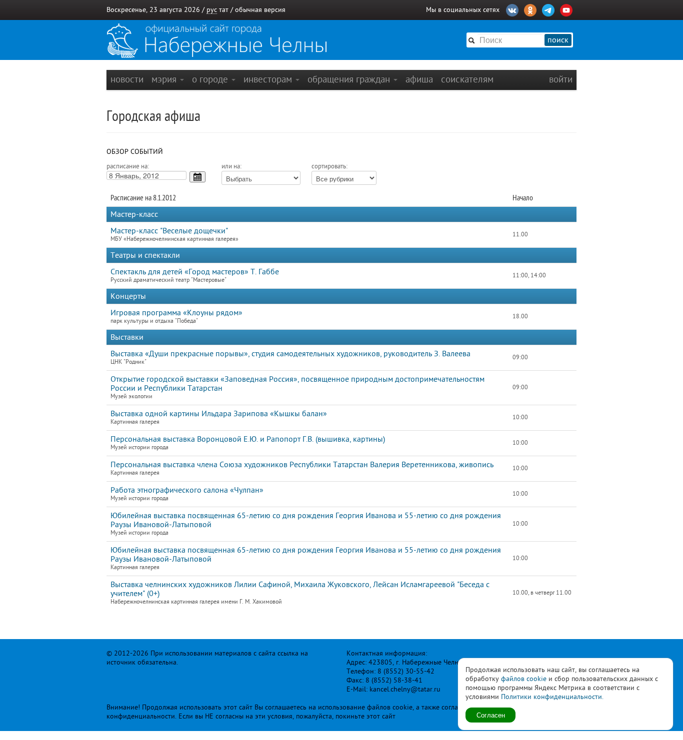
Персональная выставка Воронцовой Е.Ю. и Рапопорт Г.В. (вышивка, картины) (247, 439)
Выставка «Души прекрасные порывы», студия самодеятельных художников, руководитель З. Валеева (290, 353)
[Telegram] (548, 9)
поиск (558, 39)
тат (223, 9)
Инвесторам (269, 79)
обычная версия (260, 9)
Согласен (490, 715)
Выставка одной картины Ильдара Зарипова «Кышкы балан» (218, 413)
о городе (211, 79)
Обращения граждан (350, 79)
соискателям (467, 79)
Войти (560, 79)
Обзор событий (134, 151)
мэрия (165, 79)
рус (211, 9)
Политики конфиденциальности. (552, 697)
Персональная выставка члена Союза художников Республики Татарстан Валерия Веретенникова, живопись (302, 464)
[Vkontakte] (512, 9)
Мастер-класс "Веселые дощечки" (169, 230)
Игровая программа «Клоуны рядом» (176, 312)
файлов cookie (523, 679)
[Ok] (530, 9)
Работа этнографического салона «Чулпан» (187, 490)
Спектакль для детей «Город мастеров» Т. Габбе (194, 271)
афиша (419, 79)
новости (127, 79)
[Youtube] (566, 9)
